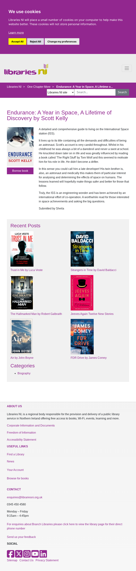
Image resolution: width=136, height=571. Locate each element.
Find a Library (15, 454)
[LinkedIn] (43, 556)
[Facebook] (10, 556)
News (10, 461)
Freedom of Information (21, 432)
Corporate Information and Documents (31, 425)
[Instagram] (27, 556)
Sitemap (12, 560)
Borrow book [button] (20, 170)
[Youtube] (35, 556)
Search (122, 92)
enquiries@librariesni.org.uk (24, 497)
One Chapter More (38, 86)
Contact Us (26, 560)
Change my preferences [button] (61, 41)
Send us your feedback (21, 536)
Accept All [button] (17, 41)
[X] (18, 556)
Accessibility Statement (21, 439)
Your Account (15, 469)
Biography (24, 373)
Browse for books (18, 478)
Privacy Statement (47, 560)
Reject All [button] (35, 41)
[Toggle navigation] (127, 68)
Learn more (16, 32)
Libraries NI (14, 86)
